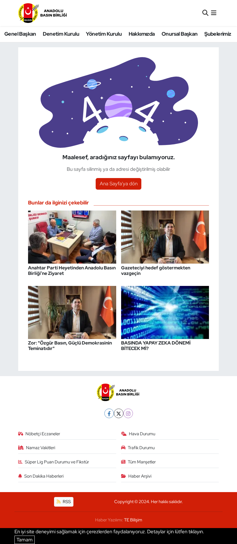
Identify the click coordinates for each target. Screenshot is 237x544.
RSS (66, 502)
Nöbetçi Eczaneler (42, 434)
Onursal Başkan (180, 33)
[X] (118, 413)
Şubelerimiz (217, 33)
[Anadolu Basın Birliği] (43, 13)
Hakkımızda (142, 33)
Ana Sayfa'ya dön (119, 183)
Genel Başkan (20, 33)
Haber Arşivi (139, 476)
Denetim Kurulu (61, 33)
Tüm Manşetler (142, 462)
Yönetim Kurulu (104, 33)
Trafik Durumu (141, 448)
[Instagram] (128, 413)
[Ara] (205, 13)
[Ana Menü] (213, 13)
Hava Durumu (142, 434)
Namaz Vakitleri (40, 448)
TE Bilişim (133, 520)
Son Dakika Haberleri (44, 476)
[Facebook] (109, 413)
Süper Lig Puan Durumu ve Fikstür (57, 462)
